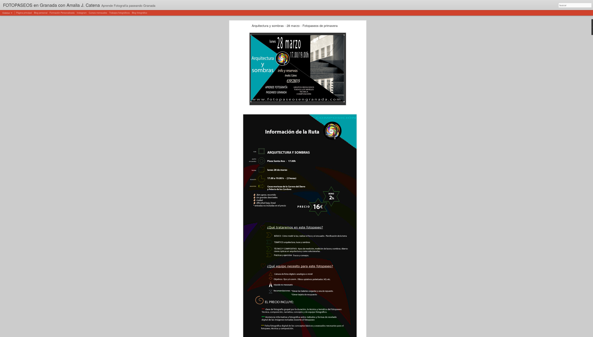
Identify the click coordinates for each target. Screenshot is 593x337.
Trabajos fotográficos (119, 12)
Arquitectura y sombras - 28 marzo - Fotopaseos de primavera (295, 25)
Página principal (24, 12)
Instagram (82, 12)
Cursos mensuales (98, 12)
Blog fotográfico (139, 12)
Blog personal (40, 12)
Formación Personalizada (62, 12)
